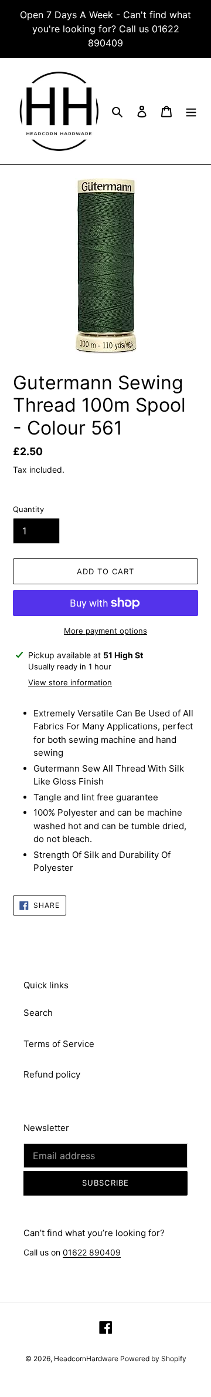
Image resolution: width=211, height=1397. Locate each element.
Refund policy (51, 1074)
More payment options (105, 630)
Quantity (28, 509)
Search (38, 1012)
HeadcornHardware (87, 1358)
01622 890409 (92, 1252)
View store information (70, 682)
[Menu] (191, 111)
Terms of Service (58, 1043)
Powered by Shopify (153, 1358)
